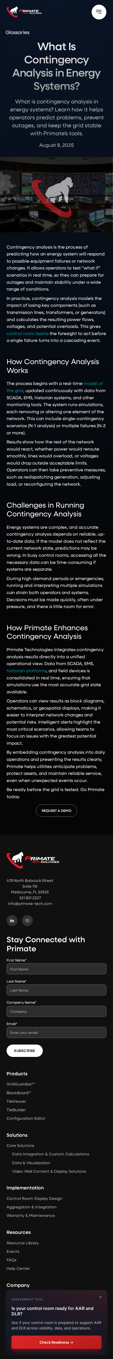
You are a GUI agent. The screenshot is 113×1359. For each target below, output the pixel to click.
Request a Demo (56, 810)
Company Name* (21, 1002)
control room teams (28, 333)
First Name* (17, 960)
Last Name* (17, 981)
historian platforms (26, 670)
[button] (99, 12)
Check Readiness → (56, 1342)
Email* (12, 1023)
